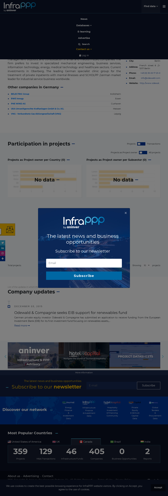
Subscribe (84, 276)
